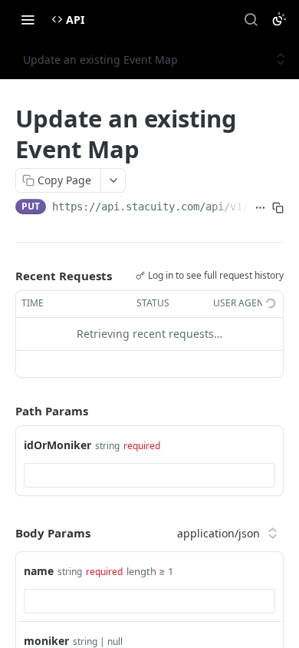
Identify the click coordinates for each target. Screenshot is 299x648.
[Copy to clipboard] (278, 208)
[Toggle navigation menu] (27, 19)
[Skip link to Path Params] (4, 410)
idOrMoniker (57, 445)
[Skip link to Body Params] (4, 532)
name (39, 571)
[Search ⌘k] (250, 19)
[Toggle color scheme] (279, 19)
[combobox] (149, 475)
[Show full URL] (260, 208)
